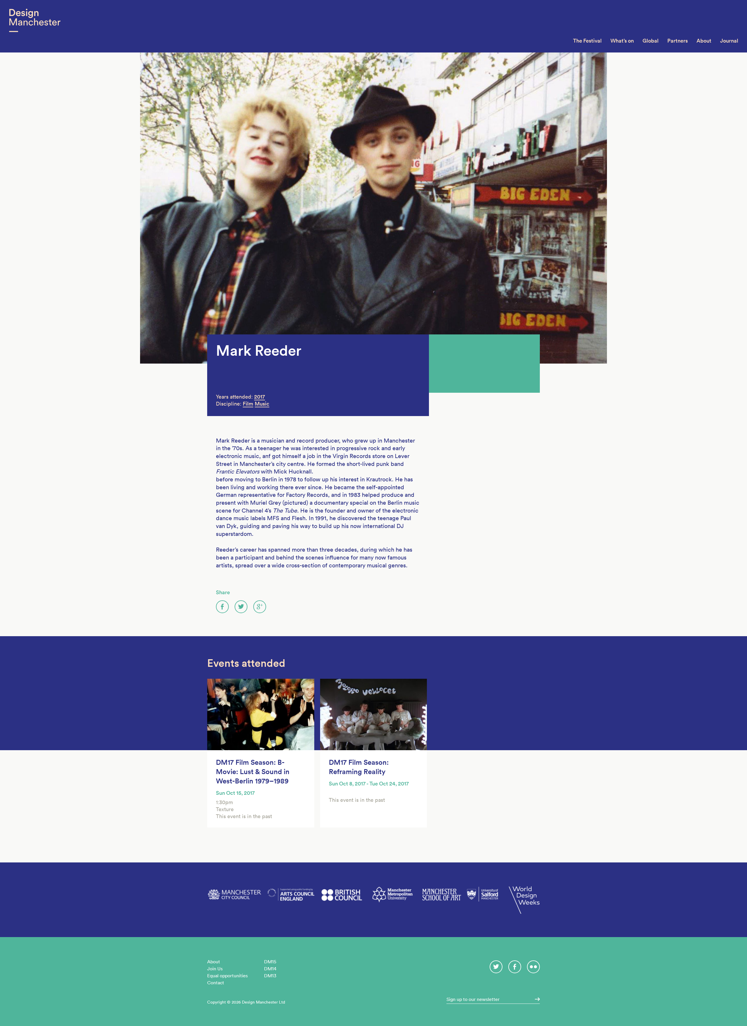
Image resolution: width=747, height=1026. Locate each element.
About (704, 40)
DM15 (270, 961)
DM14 (270, 968)
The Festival (587, 40)
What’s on (622, 40)
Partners (677, 40)
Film (248, 403)
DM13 (270, 975)
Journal (729, 40)
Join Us (215, 968)
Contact (215, 982)
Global (651, 40)
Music (262, 403)
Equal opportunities (227, 975)
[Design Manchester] (34, 26)
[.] (535, 999)
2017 (259, 396)
